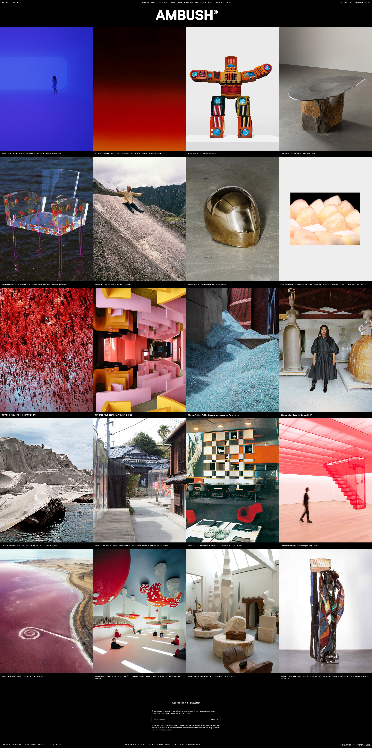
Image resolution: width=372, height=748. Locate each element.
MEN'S (154, 3)
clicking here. (166, 730)
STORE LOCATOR (193, 745)
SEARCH (15, 3)
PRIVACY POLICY (38, 745)
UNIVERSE (219, 3)
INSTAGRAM (345, 745)
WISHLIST (359, 3)
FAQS (58, 745)
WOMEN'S (163, 3)
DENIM (173, 3)
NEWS (228, 3)
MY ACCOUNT (347, 3)
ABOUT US (145, 745)
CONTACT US (178, 745)
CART (367, 3)
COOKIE (51, 745)
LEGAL (26, 745)
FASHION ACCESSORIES (188, 3)
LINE (368, 745)
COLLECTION (157, 745)
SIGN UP (214, 719)
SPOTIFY (360, 745)
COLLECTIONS (207, 3)
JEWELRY (145, 3)
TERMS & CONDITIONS (12, 745)
